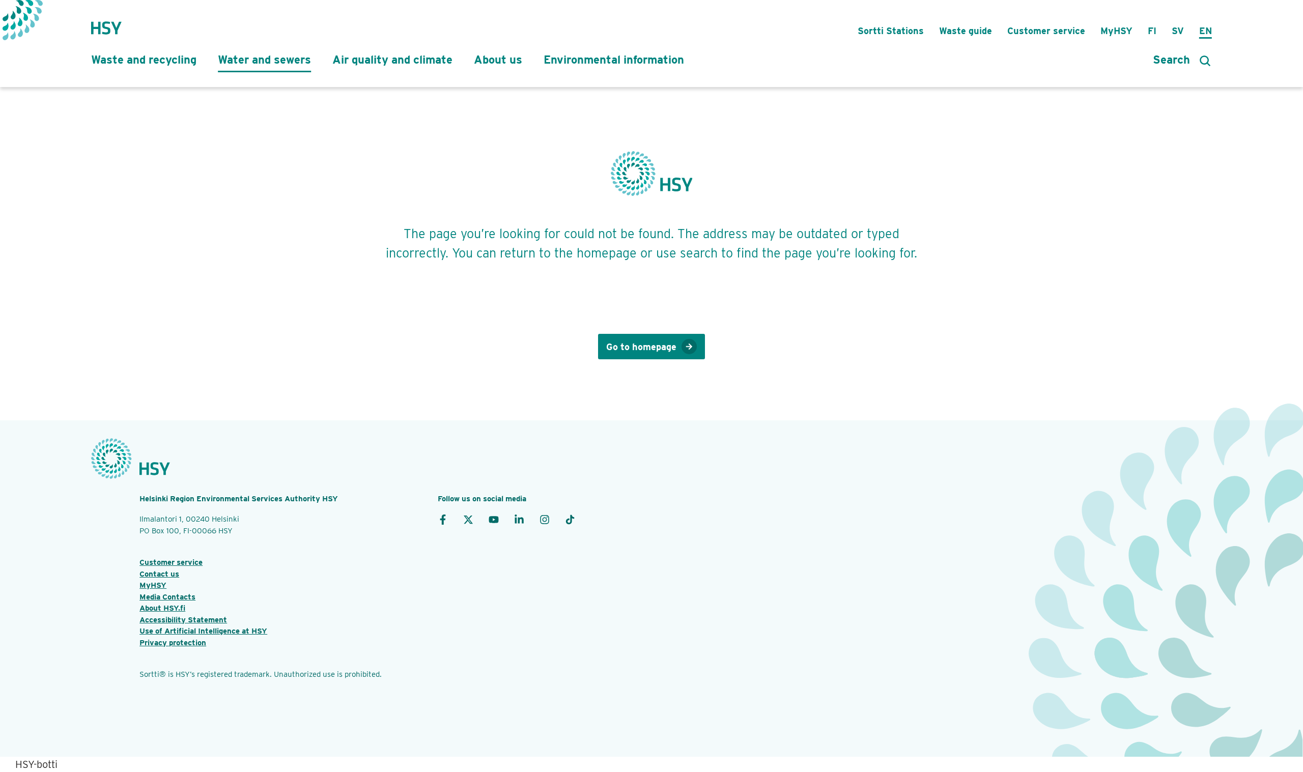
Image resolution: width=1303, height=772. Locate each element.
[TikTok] (570, 519)
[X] (468, 519)
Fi (1152, 30)
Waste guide (965, 30)
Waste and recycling (143, 59)
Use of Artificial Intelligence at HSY (203, 631)
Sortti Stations (891, 30)
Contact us (159, 574)
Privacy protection (172, 642)
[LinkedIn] (519, 519)
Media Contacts (167, 597)
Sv (1178, 30)
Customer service (1046, 30)
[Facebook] (443, 519)
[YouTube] (494, 519)
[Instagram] (545, 519)
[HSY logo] (106, 23)
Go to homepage (641, 346)
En (1205, 30)
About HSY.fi (162, 608)
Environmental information (614, 59)
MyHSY (1116, 30)
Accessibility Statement (183, 619)
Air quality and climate (392, 59)
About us (498, 59)
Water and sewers (264, 59)
